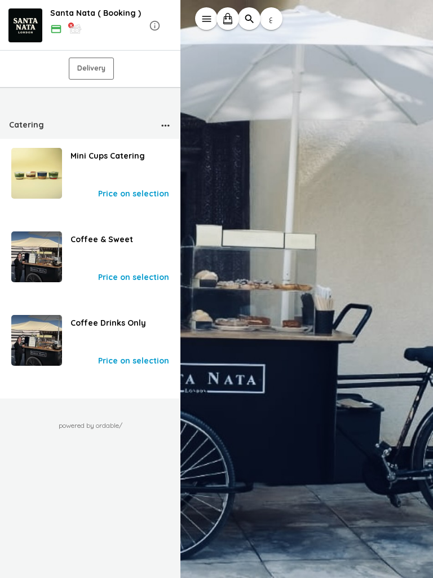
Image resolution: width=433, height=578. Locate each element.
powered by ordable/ (90, 425)
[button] (90, 26)
